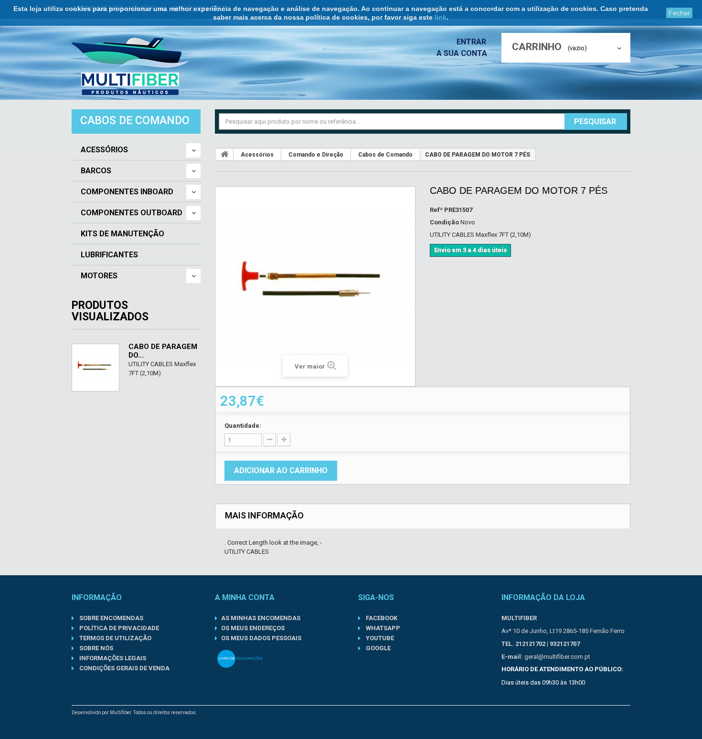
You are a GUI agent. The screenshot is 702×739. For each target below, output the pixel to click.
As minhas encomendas (260, 618)
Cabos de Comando (385, 154)
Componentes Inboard (127, 192)
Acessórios (104, 150)
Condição (444, 222)
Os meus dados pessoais (261, 638)
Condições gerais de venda (124, 668)
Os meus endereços (253, 628)
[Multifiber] (130, 66)
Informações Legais (112, 658)
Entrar (472, 41)
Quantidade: (242, 425)
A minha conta (245, 597)
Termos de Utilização (114, 638)
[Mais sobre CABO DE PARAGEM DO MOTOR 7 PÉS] (95, 367)
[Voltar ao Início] (224, 154)
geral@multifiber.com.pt (557, 656)
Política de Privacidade (118, 628)
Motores (99, 276)
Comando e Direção (315, 154)
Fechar (679, 13)
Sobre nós (95, 648)
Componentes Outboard (131, 213)
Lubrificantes (109, 255)
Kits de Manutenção (122, 234)
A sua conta (461, 53)
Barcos (96, 171)
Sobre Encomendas (110, 618)
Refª (436, 209)
